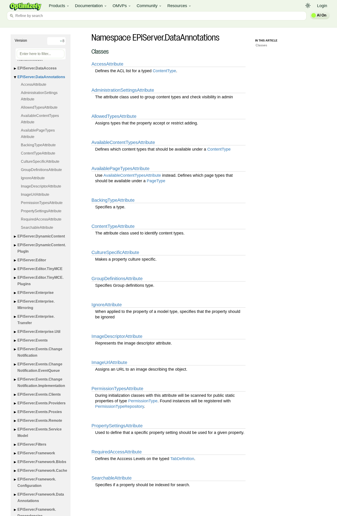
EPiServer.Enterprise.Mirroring (36, 304)
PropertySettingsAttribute (41, 211)
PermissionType (142, 401)
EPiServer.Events (32, 340)
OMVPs (122, 5)
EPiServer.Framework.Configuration (36, 482)
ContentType (164, 71)
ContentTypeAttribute (38, 153)
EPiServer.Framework (36, 453)
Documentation (91, 5)
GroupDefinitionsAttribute (41, 170)
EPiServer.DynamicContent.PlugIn (41, 248)
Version (21, 40)
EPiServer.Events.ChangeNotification (39, 352)
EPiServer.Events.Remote (39, 420)
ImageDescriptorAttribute (41, 186)
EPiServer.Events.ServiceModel (39, 432)
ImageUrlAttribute (35, 194)
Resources (179, 5)
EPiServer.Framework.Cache (42, 470)
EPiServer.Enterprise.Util (38, 332)
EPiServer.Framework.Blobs (41, 462)
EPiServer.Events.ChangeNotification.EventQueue (39, 367)
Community (149, 5)
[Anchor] (89, 52)
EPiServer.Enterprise (35, 293)
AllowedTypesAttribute (39, 107)
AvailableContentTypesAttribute (40, 119)
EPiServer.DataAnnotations (41, 77)
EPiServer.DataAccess (37, 68)
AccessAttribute (33, 84)
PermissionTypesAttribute (42, 203)
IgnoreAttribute (33, 178)
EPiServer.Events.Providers (41, 403)
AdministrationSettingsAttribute (39, 96)
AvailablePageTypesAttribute (38, 133)
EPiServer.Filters (31, 444)
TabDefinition (182, 458)
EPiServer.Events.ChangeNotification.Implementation (41, 382)
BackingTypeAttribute (38, 145)
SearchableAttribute (37, 227)
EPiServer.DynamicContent (41, 236)
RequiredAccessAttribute (41, 219)
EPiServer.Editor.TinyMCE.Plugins (40, 281)
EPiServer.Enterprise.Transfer (36, 320)
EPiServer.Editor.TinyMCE (40, 269)
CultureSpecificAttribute (40, 161)
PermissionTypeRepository (119, 406)
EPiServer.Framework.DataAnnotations (40, 497)
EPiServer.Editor (31, 260)
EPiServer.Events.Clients (39, 394)
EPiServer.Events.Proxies (39, 412)
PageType (156, 181)
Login (322, 5)
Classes (261, 45)
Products (59, 5)
